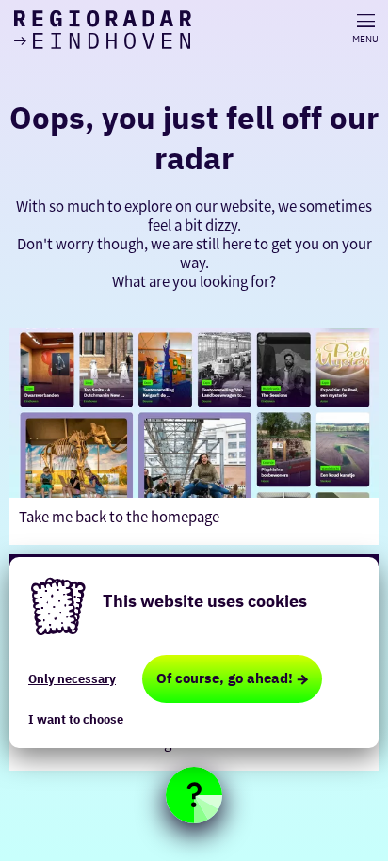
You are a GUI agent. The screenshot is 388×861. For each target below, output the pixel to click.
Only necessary (72, 679)
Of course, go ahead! (224, 678)
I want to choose (75, 719)
